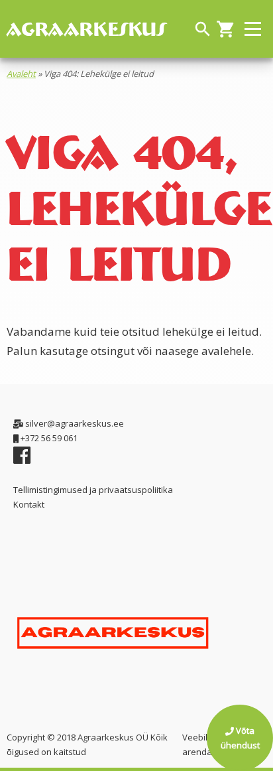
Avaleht (21, 74)
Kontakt (28, 504)
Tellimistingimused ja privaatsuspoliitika (93, 490)
